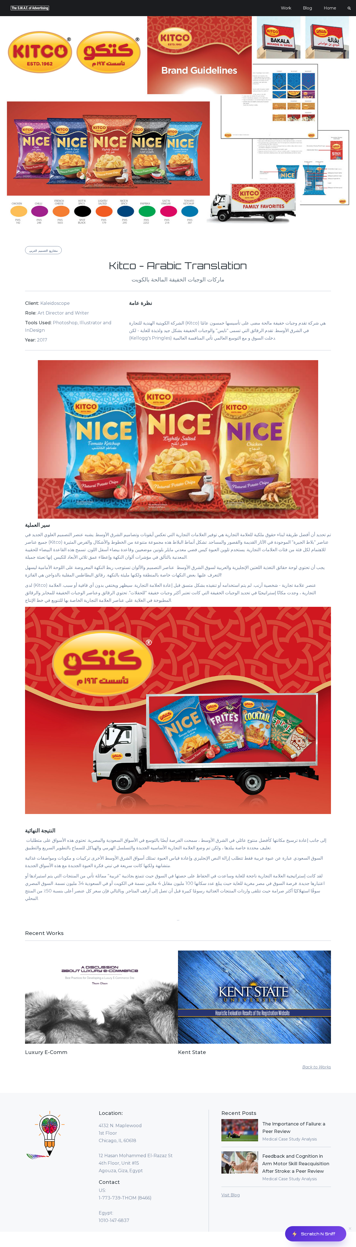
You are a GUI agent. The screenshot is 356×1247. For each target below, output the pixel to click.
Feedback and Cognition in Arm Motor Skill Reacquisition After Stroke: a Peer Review (295, 1164)
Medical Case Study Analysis (289, 1139)
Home (330, 8)
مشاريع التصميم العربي (43, 250)
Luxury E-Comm (46, 1052)
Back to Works (316, 1067)
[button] (286, 8)
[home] (30, 8)
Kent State (192, 1052)
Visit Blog (230, 1194)
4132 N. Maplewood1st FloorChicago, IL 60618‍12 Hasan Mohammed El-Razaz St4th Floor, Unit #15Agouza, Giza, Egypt (136, 1148)
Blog (307, 8)
